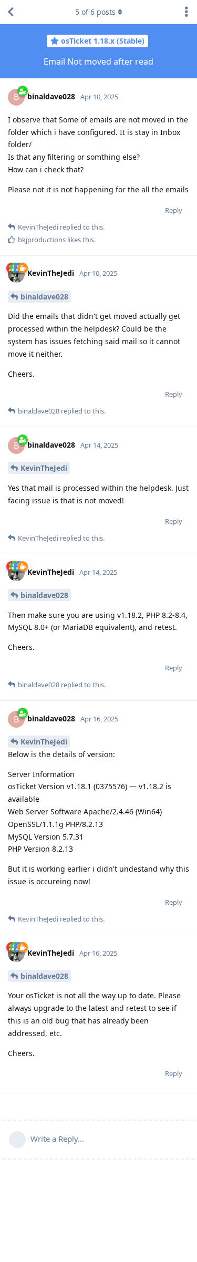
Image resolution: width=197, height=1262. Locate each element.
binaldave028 (44, 297)
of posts (95, 12)
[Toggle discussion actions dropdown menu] (186, 12)
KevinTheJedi (43, 468)
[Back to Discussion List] (10, 12)
